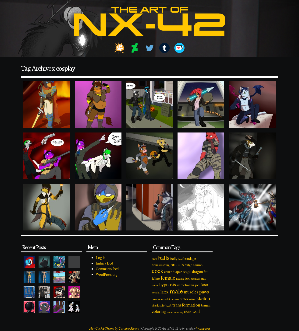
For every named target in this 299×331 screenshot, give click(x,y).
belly (174, 258)
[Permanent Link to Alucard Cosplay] (46, 155)
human (155, 285)
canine (198, 264)
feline (156, 278)
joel (197, 284)
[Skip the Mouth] (74, 262)
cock (157, 270)
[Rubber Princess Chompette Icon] (59, 292)
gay (203, 278)
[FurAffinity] (119, 48)
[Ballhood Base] (29, 307)
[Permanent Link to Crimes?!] (149, 104)
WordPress (203, 328)
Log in (101, 257)
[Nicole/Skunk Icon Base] (44, 307)
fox (187, 278)
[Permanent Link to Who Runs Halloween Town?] (149, 155)
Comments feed (107, 268)
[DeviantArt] (134, 48)
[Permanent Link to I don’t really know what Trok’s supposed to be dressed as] (201, 207)
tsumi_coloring (175, 312)
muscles (191, 292)
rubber (192, 299)
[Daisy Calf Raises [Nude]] (44, 277)
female (168, 277)
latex (164, 292)
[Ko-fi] (179, 48)
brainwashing (161, 265)
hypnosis (167, 284)
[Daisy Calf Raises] (29, 277)
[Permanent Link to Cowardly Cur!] (46, 104)
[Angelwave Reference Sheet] (44, 292)
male (176, 290)
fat (205, 271)
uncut (187, 312)
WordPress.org (106, 274)
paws (204, 291)
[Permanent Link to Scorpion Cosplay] (98, 207)
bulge (188, 265)
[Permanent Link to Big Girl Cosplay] (98, 104)
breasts (177, 264)
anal (154, 259)
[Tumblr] (164, 48)
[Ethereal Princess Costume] (74, 307)
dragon (197, 271)
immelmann (185, 284)
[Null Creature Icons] (44, 262)
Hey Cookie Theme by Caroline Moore (114, 328)
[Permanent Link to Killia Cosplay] (252, 104)
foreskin (180, 278)
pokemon (157, 299)
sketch (203, 298)
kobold (156, 292)
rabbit (167, 299)
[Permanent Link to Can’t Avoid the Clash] (252, 207)
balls (163, 257)
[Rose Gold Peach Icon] (74, 292)
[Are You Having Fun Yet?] (74, 277)
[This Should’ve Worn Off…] (59, 307)
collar (168, 272)
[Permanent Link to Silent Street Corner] (149, 207)
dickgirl (187, 272)
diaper (177, 271)
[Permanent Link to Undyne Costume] (201, 104)
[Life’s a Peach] (59, 277)
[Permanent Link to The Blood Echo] (46, 207)
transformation (186, 305)
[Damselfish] (59, 262)
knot (204, 284)
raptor (184, 298)
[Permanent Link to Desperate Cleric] (252, 155)
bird (180, 259)
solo (162, 305)
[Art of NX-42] (149, 39)
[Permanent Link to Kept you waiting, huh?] (201, 155)
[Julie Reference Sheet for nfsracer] (29, 292)
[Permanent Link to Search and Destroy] (98, 155)
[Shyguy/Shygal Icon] (29, 262)
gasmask (195, 278)
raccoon (175, 299)
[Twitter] (149, 48)
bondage (189, 258)
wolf (196, 311)
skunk (155, 305)
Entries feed (104, 263)
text (168, 305)
